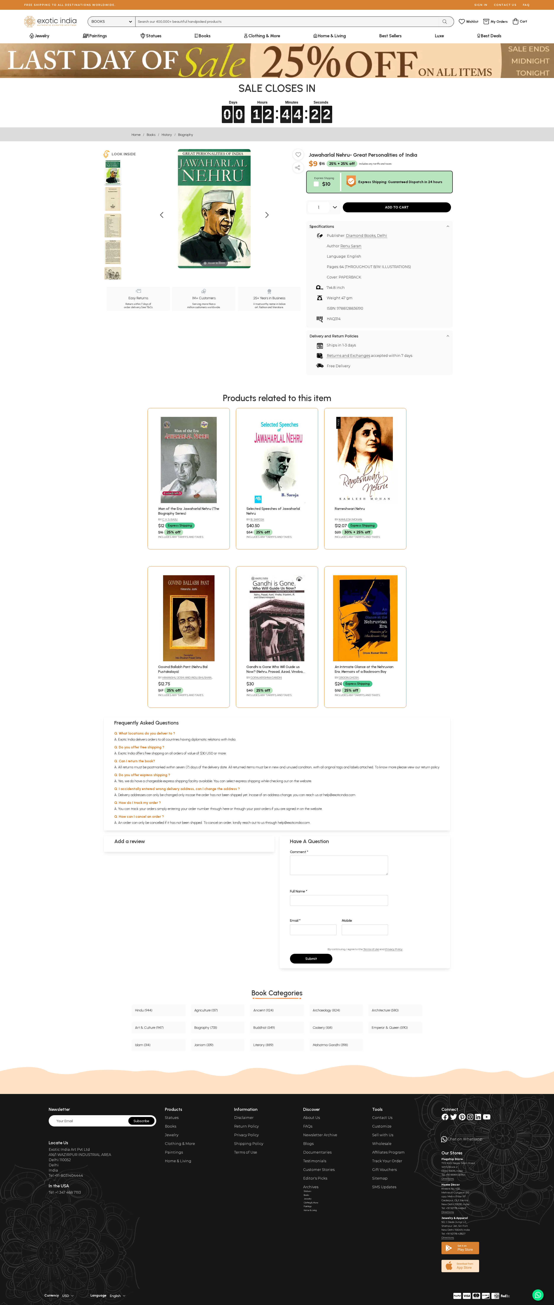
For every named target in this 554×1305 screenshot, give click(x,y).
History (167, 135)
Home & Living (178, 1161)
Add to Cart (397, 207)
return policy (430, 767)
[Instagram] (470, 1118)
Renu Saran (350, 246)
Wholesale (381, 1144)
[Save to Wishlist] (298, 156)
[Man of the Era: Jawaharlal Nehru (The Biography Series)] (188, 502)
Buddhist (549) (264, 1027)
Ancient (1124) (263, 1010)
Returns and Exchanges (348, 356)
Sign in (481, 5)
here (226, 809)
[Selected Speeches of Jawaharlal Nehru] (277, 502)
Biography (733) (205, 1027)
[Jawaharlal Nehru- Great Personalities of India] (113, 172)
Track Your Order (387, 1161)
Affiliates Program (388, 1152)
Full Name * (298, 891)
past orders (262, 809)
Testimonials (314, 1161)
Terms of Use (371, 949)
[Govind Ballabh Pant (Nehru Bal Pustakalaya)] (188, 660)
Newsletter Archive (320, 1135)
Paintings (174, 1152)
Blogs (308, 1144)
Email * (295, 920)
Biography (185, 135)
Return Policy (246, 1126)
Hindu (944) (143, 1010)
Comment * (299, 852)
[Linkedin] (478, 1118)
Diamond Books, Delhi (366, 236)
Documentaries (317, 1152)
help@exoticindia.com (339, 795)
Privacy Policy (393, 949)
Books (151, 135)
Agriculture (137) (206, 1010)
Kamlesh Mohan (350, 519)
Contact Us (382, 1118)
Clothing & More (180, 1144)
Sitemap (380, 1178)
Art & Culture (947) (149, 1027)
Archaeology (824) (326, 1010)
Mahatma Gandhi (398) (330, 1045)
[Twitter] (453, 1118)
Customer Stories (319, 1170)
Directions (447, 1178)
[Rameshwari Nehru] (365, 502)
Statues (172, 1118)
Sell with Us (382, 1135)
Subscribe (141, 1121)
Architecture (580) (385, 1010)
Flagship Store (452, 1159)
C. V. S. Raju (169, 519)
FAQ (526, 5)
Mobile (347, 920)
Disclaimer (244, 1118)
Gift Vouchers (384, 1170)
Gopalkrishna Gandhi (266, 677)
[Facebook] (444, 1118)
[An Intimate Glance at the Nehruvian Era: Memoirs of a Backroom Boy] (365, 660)
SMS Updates (384, 1187)
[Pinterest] (462, 1118)
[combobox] (287, 21)
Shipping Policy (248, 1144)
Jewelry (171, 1135)
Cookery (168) (322, 1027)
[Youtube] (487, 1118)
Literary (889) (263, 1045)
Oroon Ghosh (349, 677)
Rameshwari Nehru (350, 509)
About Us (311, 1118)
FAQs (307, 1126)
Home (136, 135)
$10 (326, 184)
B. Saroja (257, 519)
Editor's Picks (315, 1178)
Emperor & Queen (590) (390, 1027)
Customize (381, 1126)
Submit (311, 959)
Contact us (505, 5)
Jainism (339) (203, 1045)
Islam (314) (142, 1045)
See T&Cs (147, 307)
